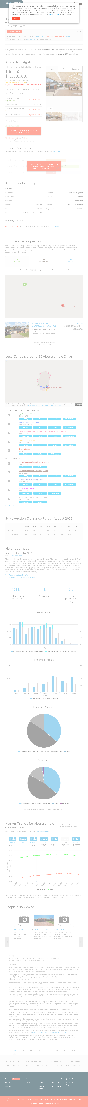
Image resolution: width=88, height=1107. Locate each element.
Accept (16, 18)
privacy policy (54, 14)
